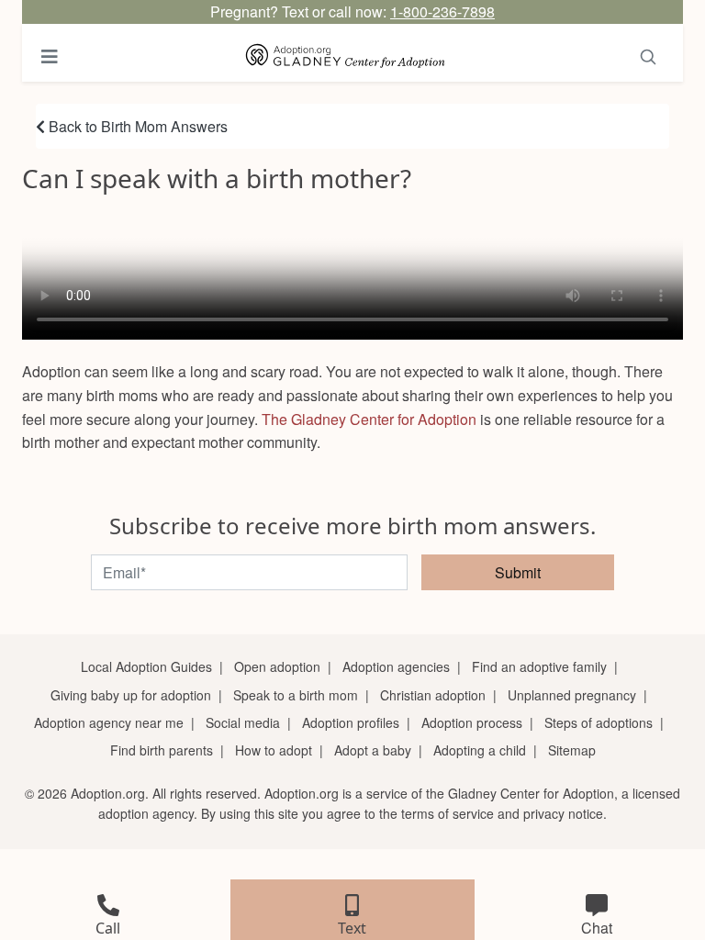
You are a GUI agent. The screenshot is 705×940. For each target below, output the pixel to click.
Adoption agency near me (109, 722)
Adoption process (471, 722)
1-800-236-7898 (442, 11)
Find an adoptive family (539, 666)
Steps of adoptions (598, 722)
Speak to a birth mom (295, 695)
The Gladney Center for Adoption (369, 419)
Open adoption (277, 666)
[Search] (648, 56)
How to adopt (273, 750)
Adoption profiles (350, 722)
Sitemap (572, 750)
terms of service (447, 813)
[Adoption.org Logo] (345, 56)
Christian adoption (433, 695)
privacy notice (563, 813)
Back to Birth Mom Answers (136, 126)
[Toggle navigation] (49, 56)
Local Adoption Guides (146, 666)
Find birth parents (161, 750)
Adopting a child (479, 750)
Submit (518, 572)
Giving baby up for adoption (130, 695)
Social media (243, 722)
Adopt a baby (372, 750)
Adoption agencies (396, 666)
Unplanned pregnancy (572, 695)
